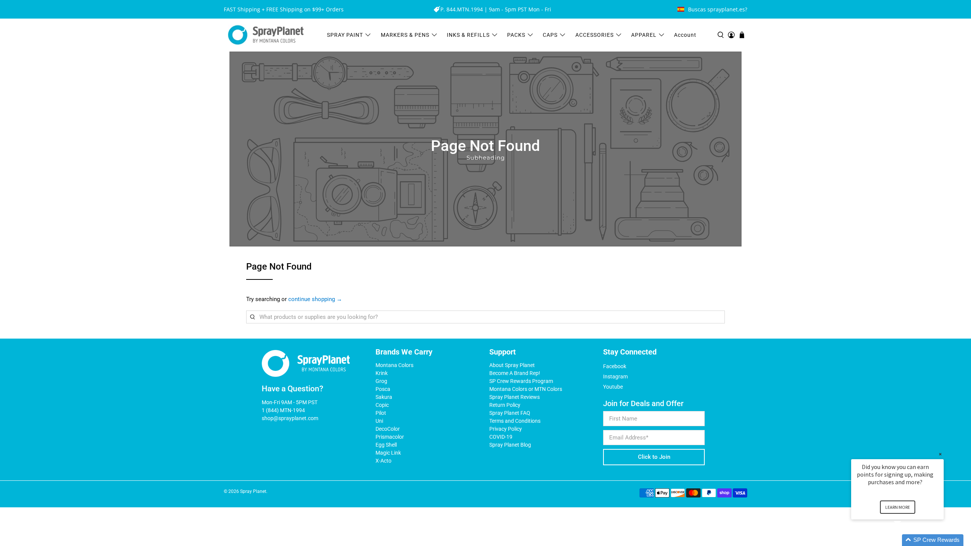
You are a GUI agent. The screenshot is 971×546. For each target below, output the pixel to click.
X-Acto (383, 461)
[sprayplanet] (266, 35)
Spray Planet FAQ (509, 413)
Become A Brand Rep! (514, 373)
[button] (906, 540)
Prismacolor (390, 437)
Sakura (384, 397)
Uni (379, 421)
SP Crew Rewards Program (521, 381)
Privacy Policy (505, 429)
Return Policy (504, 405)
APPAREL (644, 35)
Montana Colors (394, 365)
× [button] (940, 454)
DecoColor (388, 429)
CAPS (550, 35)
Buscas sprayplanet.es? (717, 9)
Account (685, 35)
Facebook (614, 366)
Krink (382, 373)
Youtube (613, 387)
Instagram (615, 376)
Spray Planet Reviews (514, 397)
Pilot (381, 413)
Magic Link (388, 453)
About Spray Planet (512, 365)
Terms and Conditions (514, 421)
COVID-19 (500, 437)
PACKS (516, 35)
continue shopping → (315, 299)
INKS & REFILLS (468, 35)
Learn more (897, 507)
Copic (382, 405)
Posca (383, 389)
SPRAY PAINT (345, 35)
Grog (381, 381)
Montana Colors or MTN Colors (525, 389)
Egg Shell (386, 445)
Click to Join (654, 456)
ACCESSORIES (594, 35)
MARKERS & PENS (405, 35)
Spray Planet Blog (510, 445)
